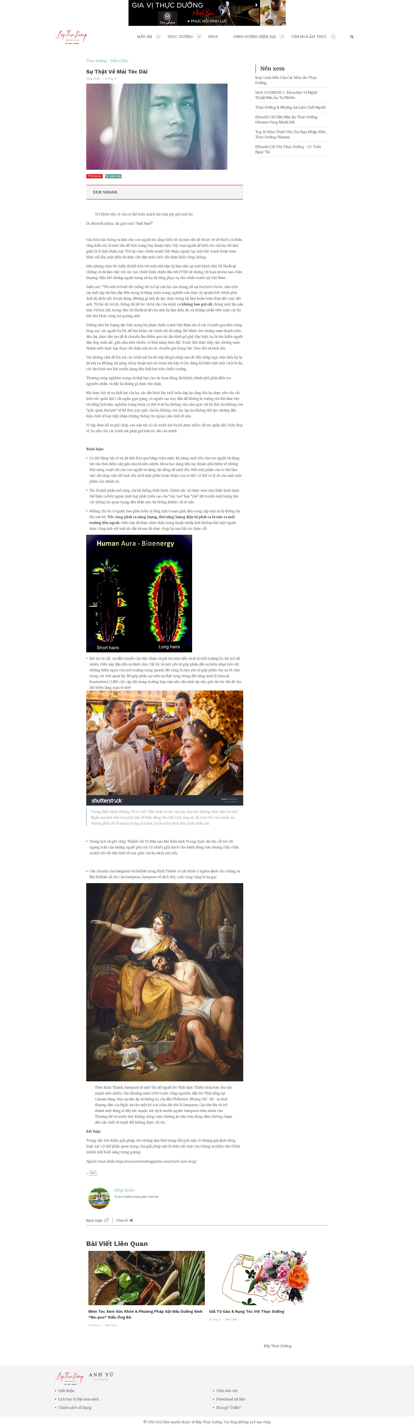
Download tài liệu (230, 1399)
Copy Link (115, 176)
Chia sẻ (122, 1220)
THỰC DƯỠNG (180, 36)
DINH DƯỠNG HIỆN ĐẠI (255, 36)
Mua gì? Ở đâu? (228, 1407)
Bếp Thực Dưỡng (278, 1346)
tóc (93, 1173)
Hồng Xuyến (124, 1190)
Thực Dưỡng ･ (98, 61)
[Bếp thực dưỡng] (69, 1382)
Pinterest (96, 176)
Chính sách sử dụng (75, 1407)
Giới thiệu (66, 1391)
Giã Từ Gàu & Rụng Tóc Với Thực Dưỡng (246, 1311)
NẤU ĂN (144, 36)
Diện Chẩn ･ (120, 61)
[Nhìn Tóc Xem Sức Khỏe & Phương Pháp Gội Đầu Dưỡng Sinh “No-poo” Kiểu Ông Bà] (146, 1302)
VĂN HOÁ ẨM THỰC (309, 36)
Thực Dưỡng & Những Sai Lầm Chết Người (290, 107)
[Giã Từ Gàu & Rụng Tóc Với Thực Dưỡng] (267, 1302)
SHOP (213, 36)
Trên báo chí (226, 1391)
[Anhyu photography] (101, 1380)
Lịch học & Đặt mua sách (78, 1399)
